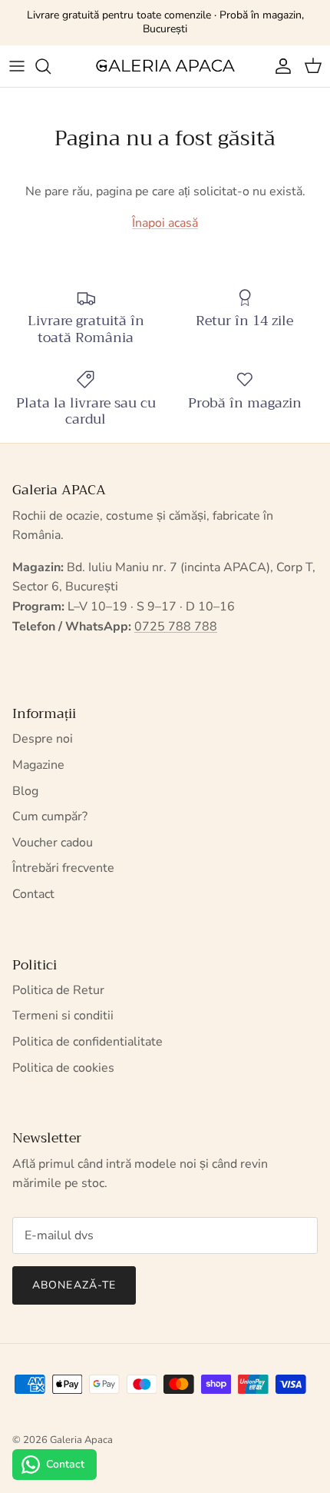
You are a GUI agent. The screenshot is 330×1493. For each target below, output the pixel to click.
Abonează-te (74, 1285)
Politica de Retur (58, 990)
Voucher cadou (52, 842)
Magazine (38, 764)
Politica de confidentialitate (87, 1041)
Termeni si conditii (63, 1015)
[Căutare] (51, 66)
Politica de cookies (63, 1067)
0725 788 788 (175, 626)
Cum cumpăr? (49, 816)
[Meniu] (17, 66)
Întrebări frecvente (63, 868)
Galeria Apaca (81, 1440)
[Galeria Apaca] (165, 66)
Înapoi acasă (165, 222)
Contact (33, 894)
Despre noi (42, 738)
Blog (25, 791)
